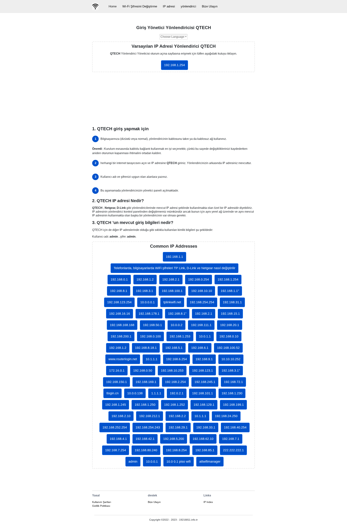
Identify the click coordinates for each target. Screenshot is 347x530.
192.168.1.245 (115, 404)
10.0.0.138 (135, 393)
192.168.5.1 (174, 348)
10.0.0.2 (176, 325)
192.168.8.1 (118, 291)
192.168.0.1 (119, 279)
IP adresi (169, 6)
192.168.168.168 (122, 325)
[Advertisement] (173, 99)
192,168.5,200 (173, 439)
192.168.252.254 (114, 427)
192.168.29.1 (178, 427)
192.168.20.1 (229, 325)
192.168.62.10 (203, 439)
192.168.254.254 (202, 302)
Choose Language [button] (172, 36)
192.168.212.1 (149, 416)
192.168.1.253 (180, 336)
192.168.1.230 (232, 393)
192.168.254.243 (148, 427)
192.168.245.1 (204, 382)
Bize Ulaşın (209, 6)
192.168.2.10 (121, 416)
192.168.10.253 (172, 370)
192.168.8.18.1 (146, 348)
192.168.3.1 (144, 291)
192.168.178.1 (149, 313)
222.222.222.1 (233, 450)
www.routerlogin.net (122, 359)
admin (132, 461)
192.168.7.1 (230, 439)
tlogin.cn (112, 393)
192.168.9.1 (204, 359)
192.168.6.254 (176, 359)
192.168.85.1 (204, 450)
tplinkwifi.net (172, 302)
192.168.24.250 (226, 416)
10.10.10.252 (230, 359)
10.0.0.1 (152, 461)
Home (113, 6)
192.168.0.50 (142, 370)
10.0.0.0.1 (147, 302)
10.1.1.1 (151, 359)
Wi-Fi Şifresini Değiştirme (139, 6)
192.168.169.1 (146, 382)
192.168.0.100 (150, 336)
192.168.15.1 (230, 313)
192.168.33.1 (205, 427)
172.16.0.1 (117, 370)
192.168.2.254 (175, 382)
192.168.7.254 (115, 450)
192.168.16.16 (119, 313)
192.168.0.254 (198, 279)
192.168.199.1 (233, 404)
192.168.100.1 (172, 291)
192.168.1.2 (145, 279)
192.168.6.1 (199, 348)
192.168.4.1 (118, 439)
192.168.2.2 (177, 416)
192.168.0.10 (228, 336)
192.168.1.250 (145, 404)
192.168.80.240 (146, 450)
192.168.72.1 (233, 382)
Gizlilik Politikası (101, 505)
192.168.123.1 (202, 370)
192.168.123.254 (119, 302)
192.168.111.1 (201, 325)
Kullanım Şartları (101, 502)
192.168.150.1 (116, 382)
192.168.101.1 (202, 393)
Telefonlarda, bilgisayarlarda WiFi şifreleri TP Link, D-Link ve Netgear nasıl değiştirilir (174, 268)
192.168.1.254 (174, 65)
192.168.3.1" (231, 370)
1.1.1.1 (156, 393)
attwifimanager (209, 461)
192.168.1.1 (174, 256)
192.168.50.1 (152, 325)
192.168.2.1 (170, 279)
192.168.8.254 (176, 450)
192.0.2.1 (176, 393)
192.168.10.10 (201, 291)
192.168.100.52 (228, 348)
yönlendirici (188, 6)
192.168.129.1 (204, 404)
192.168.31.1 (232, 302)
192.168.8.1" (177, 313)
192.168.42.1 (145, 439)
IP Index (208, 502)
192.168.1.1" (230, 291)
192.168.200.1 (121, 336)
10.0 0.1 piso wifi (178, 461)
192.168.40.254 (235, 427)
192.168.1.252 (174, 404)
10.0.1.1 (205, 336)
